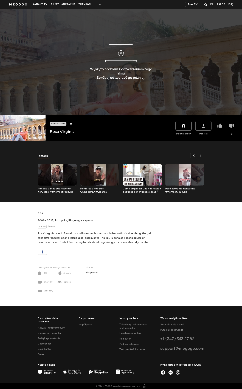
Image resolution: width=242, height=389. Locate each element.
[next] (200, 155)
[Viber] (178, 372)
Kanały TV (39, 4)
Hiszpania (87, 220)
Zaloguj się (225, 4)
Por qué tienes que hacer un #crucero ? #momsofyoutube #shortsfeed (55, 190)
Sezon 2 (44, 156)
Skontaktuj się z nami (172, 324)
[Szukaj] (206, 4)
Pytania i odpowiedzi (172, 330)
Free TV (193, 4)
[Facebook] (163, 372)
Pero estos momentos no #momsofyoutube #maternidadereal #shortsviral (183, 190)
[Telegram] (170, 372)
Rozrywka (61, 220)
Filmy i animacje (63, 4)
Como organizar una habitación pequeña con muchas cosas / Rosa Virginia (142, 190)
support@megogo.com (182, 348)
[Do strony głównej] (18, 4)
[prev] (193, 155)
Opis (40, 213)
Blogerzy (73, 220)
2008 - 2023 (46, 220)
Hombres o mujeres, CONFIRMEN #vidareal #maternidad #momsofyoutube (99, 190)
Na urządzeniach (128, 318)
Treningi (84, 4)
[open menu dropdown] (99, 4)
